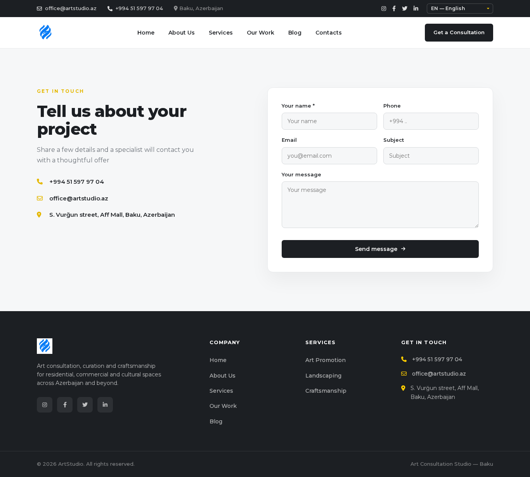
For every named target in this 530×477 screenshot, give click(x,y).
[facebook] (394, 8)
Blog (294, 32)
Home (145, 32)
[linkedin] (416, 8)
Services (221, 32)
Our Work (260, 32)
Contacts (328, 32)
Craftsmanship (325, 390)
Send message (376, 248)
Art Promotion (325, 360)
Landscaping (323, 375)
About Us (181, 32)
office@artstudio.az (71, 8)
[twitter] (404, 8)
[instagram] (383, 8)
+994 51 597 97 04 (139, 8)
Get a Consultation (459, 32)
